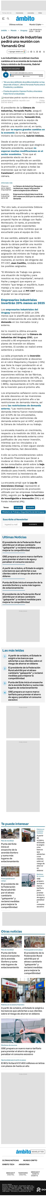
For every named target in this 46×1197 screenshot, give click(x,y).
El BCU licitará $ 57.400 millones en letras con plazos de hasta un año (23, 1065)
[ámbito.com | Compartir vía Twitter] (34, 52)
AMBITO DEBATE (35, 1174)
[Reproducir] (6, 75)
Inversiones (19, 13)
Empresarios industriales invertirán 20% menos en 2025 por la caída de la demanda (28, 196)
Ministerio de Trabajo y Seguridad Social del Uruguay (23, 512)
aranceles (31, 13)
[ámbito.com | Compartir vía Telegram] (40, 52)
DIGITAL (10, 1174)
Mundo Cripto (35, 24)
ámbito (4, 30)
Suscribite (33, 524)
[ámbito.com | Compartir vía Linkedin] (37, 52)
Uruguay (23, 30)
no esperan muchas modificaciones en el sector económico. (22, 151)
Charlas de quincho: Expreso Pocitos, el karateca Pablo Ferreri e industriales (22, 92)
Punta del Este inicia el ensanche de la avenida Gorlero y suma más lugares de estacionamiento (22, 585)
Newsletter (38, 1152)
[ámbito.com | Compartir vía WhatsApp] (28, 52)
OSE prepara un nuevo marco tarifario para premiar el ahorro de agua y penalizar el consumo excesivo (22, 559)
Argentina (24, 1164)
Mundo (14, 30)
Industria (30, 507)
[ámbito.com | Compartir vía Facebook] (31, 52)
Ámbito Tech (8, 1164)
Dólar (40, 13)
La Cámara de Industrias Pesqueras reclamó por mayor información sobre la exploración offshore (28, 188)
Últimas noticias (16, 24)
